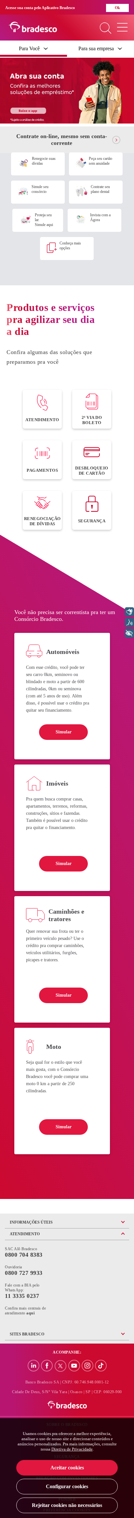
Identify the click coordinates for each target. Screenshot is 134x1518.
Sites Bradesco (27, 1334)
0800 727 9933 (24, 1273)
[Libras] (129, 611)
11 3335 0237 (22, 1296)
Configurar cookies (67, 1486)
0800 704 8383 (24, 1254)
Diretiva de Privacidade (72, 1449)
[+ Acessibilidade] (129, 633)
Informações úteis (31, 1222)
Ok (117, 8)
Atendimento (25, 1234)
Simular (64, 731)
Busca (105, 28)
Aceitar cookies (67, 1467)
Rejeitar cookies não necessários (67, 1505)
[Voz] (129, 622)
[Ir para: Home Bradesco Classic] (67, 1405)
